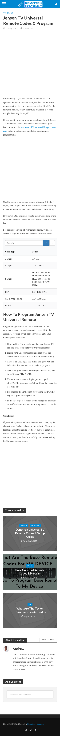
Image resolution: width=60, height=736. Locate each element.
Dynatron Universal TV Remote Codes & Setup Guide (30, 533)
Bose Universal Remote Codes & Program (30, 571)
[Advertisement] (30, 65)
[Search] (46, 243)
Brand (10, 13)
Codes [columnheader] (35, 251)
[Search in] (52, 243)
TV (4, 13)
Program (35, 525)
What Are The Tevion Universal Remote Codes (30, 610)
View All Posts (48, 640)
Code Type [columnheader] (10, 251)
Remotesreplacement (35, 724)
